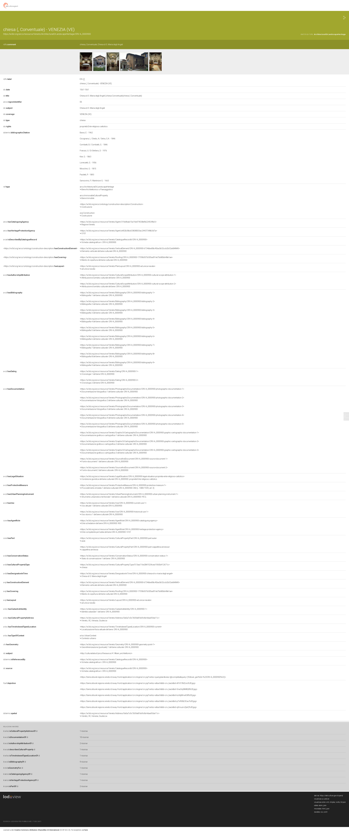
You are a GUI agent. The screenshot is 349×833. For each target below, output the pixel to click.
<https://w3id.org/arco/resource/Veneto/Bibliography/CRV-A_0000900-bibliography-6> (117, 337)
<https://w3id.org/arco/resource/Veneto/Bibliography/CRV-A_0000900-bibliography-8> (117, 355)
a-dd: (15, 556)
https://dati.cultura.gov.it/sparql (331, 796)
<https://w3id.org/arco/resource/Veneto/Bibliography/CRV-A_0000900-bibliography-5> (117, 328)
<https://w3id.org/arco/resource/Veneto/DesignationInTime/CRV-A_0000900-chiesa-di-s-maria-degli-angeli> (126, 574)
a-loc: (15, 609)
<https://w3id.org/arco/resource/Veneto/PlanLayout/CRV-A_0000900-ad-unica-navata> (117, 267)
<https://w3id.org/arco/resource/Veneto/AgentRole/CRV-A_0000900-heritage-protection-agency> (122, 530)
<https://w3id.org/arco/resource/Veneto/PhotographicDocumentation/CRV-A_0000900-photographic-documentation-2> (132, 399)
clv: (10, 644)
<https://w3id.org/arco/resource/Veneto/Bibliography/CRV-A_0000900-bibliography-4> (117, 320)
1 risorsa (84, 731)
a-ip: (16, 582)
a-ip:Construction (87, 214)
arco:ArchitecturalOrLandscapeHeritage (97, 188)
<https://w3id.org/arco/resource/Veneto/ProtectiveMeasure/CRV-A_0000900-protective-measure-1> (123, 486)
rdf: (6, 187)
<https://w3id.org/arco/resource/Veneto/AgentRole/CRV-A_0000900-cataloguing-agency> (119, 521)
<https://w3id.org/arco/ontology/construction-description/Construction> (111, 205)
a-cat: (20, 239)
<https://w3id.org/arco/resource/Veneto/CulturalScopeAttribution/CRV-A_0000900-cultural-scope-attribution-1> (128, 276)
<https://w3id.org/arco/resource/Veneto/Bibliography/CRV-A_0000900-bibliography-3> (117, 311)
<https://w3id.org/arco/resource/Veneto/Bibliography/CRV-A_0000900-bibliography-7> (117, 346)
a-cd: (16, 275)
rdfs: (9, 44)
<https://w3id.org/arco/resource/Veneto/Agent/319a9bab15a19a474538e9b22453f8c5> (118, 223)
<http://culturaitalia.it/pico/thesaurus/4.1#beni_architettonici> (106, 653)
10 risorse (84, 737)
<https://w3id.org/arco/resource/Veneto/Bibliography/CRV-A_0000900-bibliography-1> (117, 294)
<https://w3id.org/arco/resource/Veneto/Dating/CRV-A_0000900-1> (109, 372)
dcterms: (16, 133)
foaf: (9, 683)
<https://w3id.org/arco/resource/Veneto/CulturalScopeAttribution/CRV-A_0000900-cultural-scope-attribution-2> (128, 285)
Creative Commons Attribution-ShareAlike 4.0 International (36, 830)
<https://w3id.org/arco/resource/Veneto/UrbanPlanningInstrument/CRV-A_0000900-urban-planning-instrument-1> (129, 495)
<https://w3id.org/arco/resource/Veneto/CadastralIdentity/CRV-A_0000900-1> (113, 610)
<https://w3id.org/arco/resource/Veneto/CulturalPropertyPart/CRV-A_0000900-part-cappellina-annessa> (125, 548)
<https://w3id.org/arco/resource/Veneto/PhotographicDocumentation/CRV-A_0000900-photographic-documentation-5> (132, 425)
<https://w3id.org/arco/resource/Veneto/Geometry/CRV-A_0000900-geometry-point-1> (117, 645)
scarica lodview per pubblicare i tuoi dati (22, 821)
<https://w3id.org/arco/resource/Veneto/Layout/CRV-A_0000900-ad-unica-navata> (116, 601)
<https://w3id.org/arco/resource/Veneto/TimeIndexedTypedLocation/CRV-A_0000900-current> (121, 628)
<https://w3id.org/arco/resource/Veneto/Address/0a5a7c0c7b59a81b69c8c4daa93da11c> (120, 619)
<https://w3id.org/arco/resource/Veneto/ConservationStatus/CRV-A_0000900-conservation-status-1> (124, 557)
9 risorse (83, 762)
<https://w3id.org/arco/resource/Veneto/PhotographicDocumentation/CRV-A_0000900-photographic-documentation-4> (132, 416)
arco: (12, 102)
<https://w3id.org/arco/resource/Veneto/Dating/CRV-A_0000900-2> (109, 381)
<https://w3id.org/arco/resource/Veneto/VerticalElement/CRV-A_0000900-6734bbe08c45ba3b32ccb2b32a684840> (130, 249)
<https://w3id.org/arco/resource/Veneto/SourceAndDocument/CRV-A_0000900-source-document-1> (124, 460)
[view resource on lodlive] (344, 18)
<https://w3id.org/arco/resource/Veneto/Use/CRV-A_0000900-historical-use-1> (114, 513)
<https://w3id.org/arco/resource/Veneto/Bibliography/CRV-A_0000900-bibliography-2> (117, 302)
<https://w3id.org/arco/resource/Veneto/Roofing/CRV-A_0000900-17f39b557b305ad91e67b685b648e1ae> (126, 258)
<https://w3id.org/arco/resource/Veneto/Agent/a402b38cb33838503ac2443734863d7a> (118, 232)
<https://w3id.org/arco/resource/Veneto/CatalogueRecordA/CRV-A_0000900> (114, 240)
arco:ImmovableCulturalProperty (94, 196)
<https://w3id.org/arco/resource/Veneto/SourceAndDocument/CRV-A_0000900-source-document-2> (124, 468)
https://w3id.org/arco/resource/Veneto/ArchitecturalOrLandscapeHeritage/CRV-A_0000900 (47, 34)
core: (11, 520)
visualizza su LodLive (321, 799)
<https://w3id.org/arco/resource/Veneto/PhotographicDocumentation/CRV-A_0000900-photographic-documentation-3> (132, 407)
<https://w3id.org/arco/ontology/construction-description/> (40, 248)
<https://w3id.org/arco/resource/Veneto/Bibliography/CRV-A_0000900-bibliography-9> (117, 363)
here (86, 830)
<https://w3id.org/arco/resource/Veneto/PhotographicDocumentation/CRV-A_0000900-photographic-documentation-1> (132, 390)
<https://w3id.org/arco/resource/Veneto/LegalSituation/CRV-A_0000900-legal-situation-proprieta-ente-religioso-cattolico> (132, 477)
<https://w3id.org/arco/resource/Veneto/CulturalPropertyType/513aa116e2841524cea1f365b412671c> (125, 566)
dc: (6, 90)
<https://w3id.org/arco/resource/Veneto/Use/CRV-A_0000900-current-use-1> (113, 504)
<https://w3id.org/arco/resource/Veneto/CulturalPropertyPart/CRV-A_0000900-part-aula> (118, 539)
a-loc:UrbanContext (88, 637)
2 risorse (83, 743)
